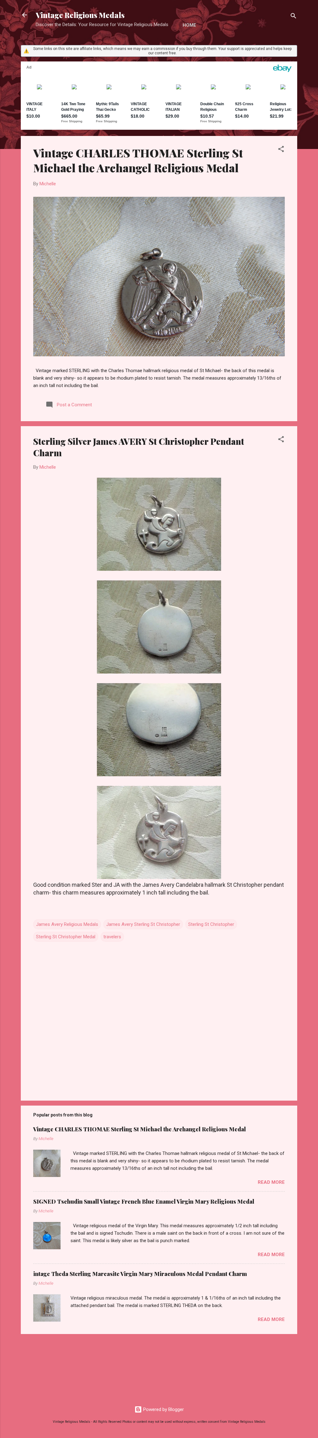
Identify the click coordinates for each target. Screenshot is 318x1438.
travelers (112, 937)
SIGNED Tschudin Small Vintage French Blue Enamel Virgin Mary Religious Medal (143, 1201)
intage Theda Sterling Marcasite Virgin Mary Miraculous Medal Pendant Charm (140, 1274)
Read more (271, 1182)
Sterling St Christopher (211, 924)
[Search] (293, 16)
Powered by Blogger (163, 1409)
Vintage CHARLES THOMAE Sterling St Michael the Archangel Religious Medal (138, 160)
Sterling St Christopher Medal (65, 937)
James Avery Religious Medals (67, 924)
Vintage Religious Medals (80, 15)
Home (189, 25)
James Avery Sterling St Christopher (143, 924)
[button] (281, 150)
